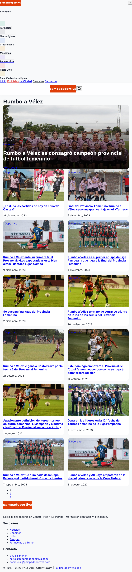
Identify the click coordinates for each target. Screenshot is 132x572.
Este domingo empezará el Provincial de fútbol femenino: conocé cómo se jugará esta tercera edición (95, 369)
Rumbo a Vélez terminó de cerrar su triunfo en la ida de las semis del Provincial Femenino (97, 315)
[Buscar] (79, 88)
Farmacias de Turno (22, 542)
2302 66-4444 (19, 555)
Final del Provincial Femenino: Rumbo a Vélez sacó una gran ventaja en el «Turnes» (98, 207)
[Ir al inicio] (63, 88)
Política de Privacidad (68, 567)
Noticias (15, 529)
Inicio (3, 81)
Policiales (13, 81)
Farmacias (51, 81)
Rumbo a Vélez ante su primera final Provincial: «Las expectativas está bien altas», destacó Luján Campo (30, 260)
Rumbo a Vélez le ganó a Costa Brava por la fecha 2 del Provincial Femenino (33, 367)
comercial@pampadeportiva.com (30, 562)
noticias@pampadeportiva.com (29, 558)
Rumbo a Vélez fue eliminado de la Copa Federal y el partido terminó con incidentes (32, 476)
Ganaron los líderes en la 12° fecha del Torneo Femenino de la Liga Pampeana (94, 422)
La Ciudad (25, 81)
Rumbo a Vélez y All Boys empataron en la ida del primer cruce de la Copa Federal (96, 476)
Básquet (14, 539)
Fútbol (13, 536)
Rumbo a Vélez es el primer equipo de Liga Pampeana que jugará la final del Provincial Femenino (97, 260)
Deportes (38, 81)
